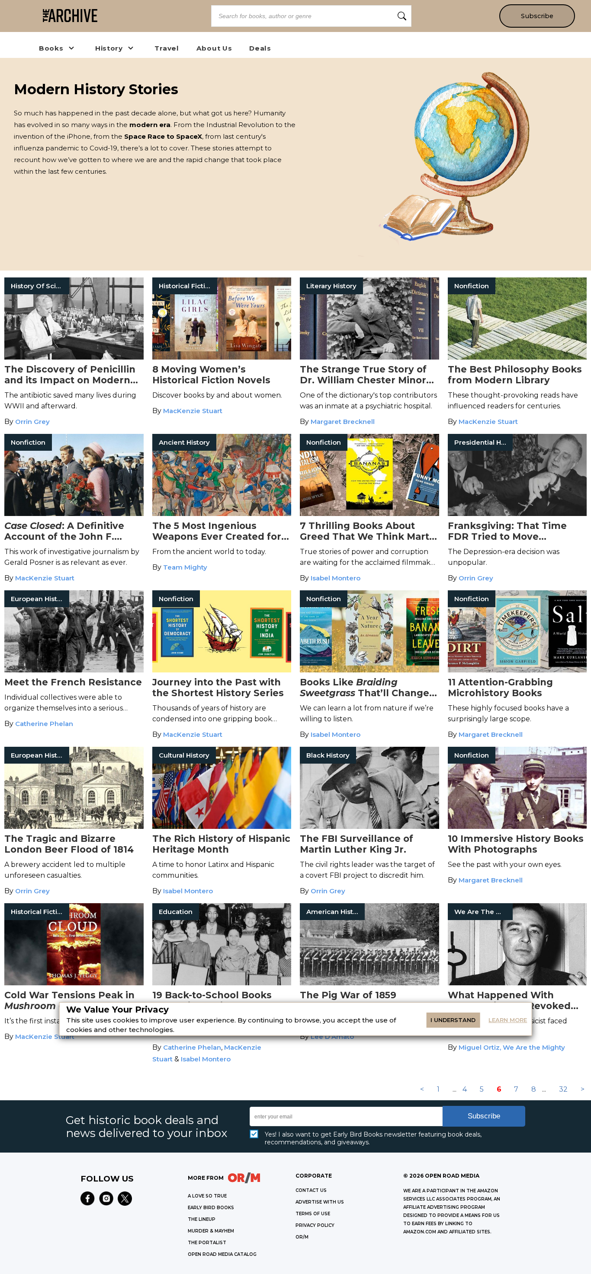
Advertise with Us (320, 1202)
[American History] (369, 983)
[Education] (222, 983)
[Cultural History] (222, 826)
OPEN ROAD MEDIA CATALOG (222, 1254)
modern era (149, 125)
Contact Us (311, 1190)
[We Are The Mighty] (517, 983)
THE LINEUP (201, 1219)
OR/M (302, 1237)
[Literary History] (369, 357)
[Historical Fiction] (222, 357)
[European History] (74, 670)
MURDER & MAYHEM (211, 1231)
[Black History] (369, 826)
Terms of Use (313, 1214)
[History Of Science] (74, 357)
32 (563, 1089)
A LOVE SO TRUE (207, 1196)
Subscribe (537, 16)
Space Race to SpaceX (163, 136)
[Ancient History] (222, 514)
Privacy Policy (315, 1225)
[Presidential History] (517, 514)
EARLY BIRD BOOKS (211, 1207)
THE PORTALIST (207, 1242)
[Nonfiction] (517, 357)
